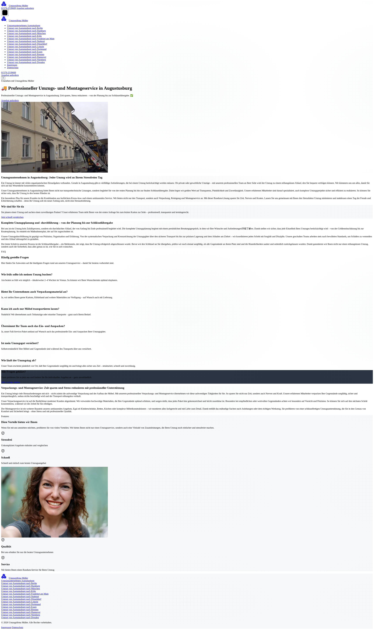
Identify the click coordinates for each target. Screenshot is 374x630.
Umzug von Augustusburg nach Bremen (25, 54)
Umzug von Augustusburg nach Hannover (26, 57)
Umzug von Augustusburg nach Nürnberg (26, 59)
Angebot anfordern (25, 8)
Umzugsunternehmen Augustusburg (23, 25)
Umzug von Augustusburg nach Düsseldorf (27, 44)
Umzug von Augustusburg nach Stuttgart (26, 41)
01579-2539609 (8, 8)
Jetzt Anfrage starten (10, 382)
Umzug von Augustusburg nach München (26, 33)
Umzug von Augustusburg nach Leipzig (25, 46)
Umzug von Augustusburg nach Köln (24, 36)
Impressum (12, 65)
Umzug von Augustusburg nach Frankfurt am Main (30, 38)
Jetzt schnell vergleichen (12, 217)
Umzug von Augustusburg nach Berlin (25, 28)
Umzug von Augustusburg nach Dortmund (26, 49)
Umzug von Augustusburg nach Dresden (26, 62)
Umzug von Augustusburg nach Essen (24, 52)
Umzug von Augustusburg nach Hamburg (26, 31)
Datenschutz (12, 67)
